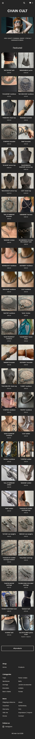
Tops (4, 678)
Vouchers (6, 706)
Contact (21, 716)
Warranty (6, 709)
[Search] (24, 3)
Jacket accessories (24, 685)
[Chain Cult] (17, 11)
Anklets (20, 688)
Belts (20, 681)
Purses (20, 692)
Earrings (5, 685)
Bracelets (6, 688)
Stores (5, 716)
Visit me (5, 713)
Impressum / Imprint (25, 713)
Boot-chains (7, 692)
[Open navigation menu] (2, 3)
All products (17, 648)
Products (21, 667)
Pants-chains (22, 678)
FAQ (19, 709)
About (20, 702)
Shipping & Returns (9, 702)
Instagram (8, 727)
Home (5, 667)
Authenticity (22, 706)
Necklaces (6, 681)
